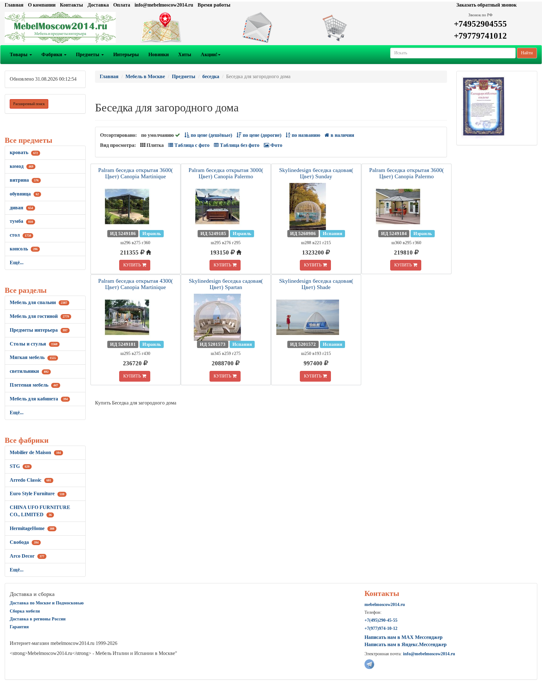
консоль (24, 248)
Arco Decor (27, 556)
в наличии (341, 135)
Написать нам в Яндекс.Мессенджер (405, 644)
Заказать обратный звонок (486, 5)
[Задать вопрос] (271, 27)
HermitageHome (32, 528)
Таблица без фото (239, 145)
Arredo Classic (30, 480)
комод (21, 166)
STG (19, 466)
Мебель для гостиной (39, 316)
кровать (24, 152)
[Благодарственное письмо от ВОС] (483, 107)
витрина (24, 180)
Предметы (88, 54)
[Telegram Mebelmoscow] (369, 663)
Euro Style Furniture (37, 493)
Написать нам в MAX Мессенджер (403, 637)
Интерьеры (126, 54)
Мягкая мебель (33, 357)
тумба (21, 221)
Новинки (158, 54)
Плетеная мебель (34, 385)
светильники (29, 371)
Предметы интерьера (38, 330)
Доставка (98, 5)
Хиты (184, 54)
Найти (527, 53)
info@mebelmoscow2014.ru (164, 5)
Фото (275, 145)
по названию (305, 135)
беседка (210, 76)
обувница (24, 193)
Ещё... (17, 262)
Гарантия (19, 626)
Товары (19, 54)
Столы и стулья (33, 343)
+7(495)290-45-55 (380, 620)
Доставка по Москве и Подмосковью (47, 603)
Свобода (24, 542)
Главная (14, 5)
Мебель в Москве (145, 76)
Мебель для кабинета (39, 398)
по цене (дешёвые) (210, 135)
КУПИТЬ (132, 265)
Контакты (71, 5)
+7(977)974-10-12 (380, 628)
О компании (42, 5)
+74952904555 (480, 24)
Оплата (121, 5)
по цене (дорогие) (261, 135)
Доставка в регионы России (38, 619)
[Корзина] (361, 27)
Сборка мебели (25, 611)
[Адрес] (180, 27)
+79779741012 (480, 35)
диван (21, 207)
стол (20, 235)
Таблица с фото (191, 145)
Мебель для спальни (38, 302)
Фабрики (52, 54)
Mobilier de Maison (35, 452)
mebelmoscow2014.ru (384, 604)
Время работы (214, 5)
